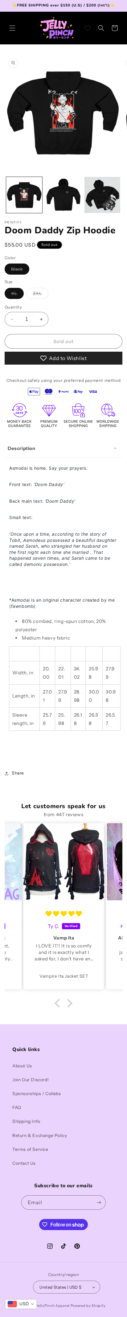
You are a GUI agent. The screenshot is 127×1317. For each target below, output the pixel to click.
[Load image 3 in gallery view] (102, 195)
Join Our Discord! (30, 1079)
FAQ (16, 1107)
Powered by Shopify (88, 1305)
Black (20, 270)
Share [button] (18, 773)
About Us (22, 1066)
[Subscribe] (98, 1202)
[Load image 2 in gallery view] (63, 195)
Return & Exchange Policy (39, 1135)
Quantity (13, 307)
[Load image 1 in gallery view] (24, 195)
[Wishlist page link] (87, 28)
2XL (40, 294)
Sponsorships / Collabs (36, 1093)
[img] (64, 914)
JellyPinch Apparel (53, 1305)
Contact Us (24, 1163)
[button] (12, 28)
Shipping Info (26, 1121)
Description (21, 448)
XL (17, 294)
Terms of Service (30, 1149)
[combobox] (21, 1304)
